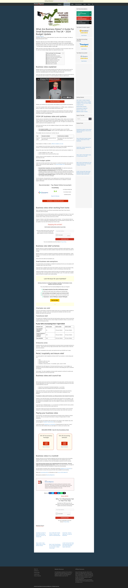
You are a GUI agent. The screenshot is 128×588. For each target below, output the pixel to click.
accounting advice (44, 472)
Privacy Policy (63, 241)
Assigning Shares (80, 104)
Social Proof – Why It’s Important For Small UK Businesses (67, 534)
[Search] (90, 119)
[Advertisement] (84, 79)
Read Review (84, 35)
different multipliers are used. (57, 143)
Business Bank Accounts (81, 106)
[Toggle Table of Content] (62, 53)
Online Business (78, 4)
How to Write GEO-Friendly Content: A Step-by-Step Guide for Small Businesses (54, 534)
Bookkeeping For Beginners (82, 108)
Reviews (59, 4)
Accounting (67, 4)
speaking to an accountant (49, 424)
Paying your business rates (52, 62)
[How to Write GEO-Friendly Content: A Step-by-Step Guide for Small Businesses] (55, 530)
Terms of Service (37, 575)
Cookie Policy (36, 574)
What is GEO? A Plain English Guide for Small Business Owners (40, 544)
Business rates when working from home (54, 57)
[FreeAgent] (64, 440)
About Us (36, 569)
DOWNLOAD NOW (65, 517)
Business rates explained (51, 54)
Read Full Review (55, 196)
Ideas (85, 4)
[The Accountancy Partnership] (43, 192)
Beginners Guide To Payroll (82, 111)
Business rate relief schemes (52, 58)
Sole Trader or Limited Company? (83, 100)
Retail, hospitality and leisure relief (53, 59)
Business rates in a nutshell (52, 63)
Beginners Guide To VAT (81, 109)
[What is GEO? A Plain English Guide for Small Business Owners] (42, 540)
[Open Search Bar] (92, 4)
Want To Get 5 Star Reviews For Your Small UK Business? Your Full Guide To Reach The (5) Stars (84, 164)
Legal (72, 4)
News (89, 4)
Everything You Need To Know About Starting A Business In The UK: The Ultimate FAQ (84, 130)
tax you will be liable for (62, 472)
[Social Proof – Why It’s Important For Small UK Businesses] (68, 530)
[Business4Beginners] (39, 4)
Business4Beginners (50, 474)
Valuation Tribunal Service (48, 421)
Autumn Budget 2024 (60, 164)
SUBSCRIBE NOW (65, 239)
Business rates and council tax (52, 61)
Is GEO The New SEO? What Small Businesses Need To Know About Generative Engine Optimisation (83, 172)
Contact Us (36, 570)
